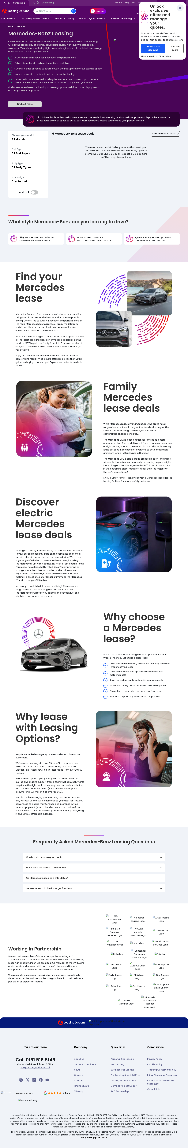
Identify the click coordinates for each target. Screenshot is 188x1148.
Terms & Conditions (85, 1064)
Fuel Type (17, 149)
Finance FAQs (81, 1085)
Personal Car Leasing (122, 1059)
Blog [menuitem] (127, 3)
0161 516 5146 (159, 1134)
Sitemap (79, 1091)
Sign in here (165, 56)
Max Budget (18, 177)
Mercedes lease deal (27, 87)
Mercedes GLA (116, 439)
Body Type (17, 163)
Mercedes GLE (53, 330)
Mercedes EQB (28, 563)
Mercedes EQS (36, 573)
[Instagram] (21, 1080)
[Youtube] (47, 1080)
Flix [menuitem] (133, 3)
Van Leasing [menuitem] (47, 3)
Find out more (25, 104)
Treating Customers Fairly (161, 1069)
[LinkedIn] (34, 1080)
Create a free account (152, 48)
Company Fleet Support (124, 1085)
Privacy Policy (154, 1059)
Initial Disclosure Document (162, 1075)
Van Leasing (117, 1064)
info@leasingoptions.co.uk (35, 1067)
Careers (78, 1075)
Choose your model (23, 135)
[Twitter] (27, 1080)
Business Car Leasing (122, 1069)
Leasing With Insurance (123, 1080)
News (77, 1069)
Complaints (153, 1089)
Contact (79, 1080)
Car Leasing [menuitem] (19, 3)
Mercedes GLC (116, 458)
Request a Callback (132, 153)
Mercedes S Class (30, 592)
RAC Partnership (120, 1091)
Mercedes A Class (63, 327)
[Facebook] (41, 1080)
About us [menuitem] (118, 3)
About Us (79, 1059)
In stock (34, 192)
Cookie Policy (154, 1064)
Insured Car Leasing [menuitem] (64, 18)
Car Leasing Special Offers (125, 1075)
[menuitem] (9, 19)
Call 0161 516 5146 (108, 153)
